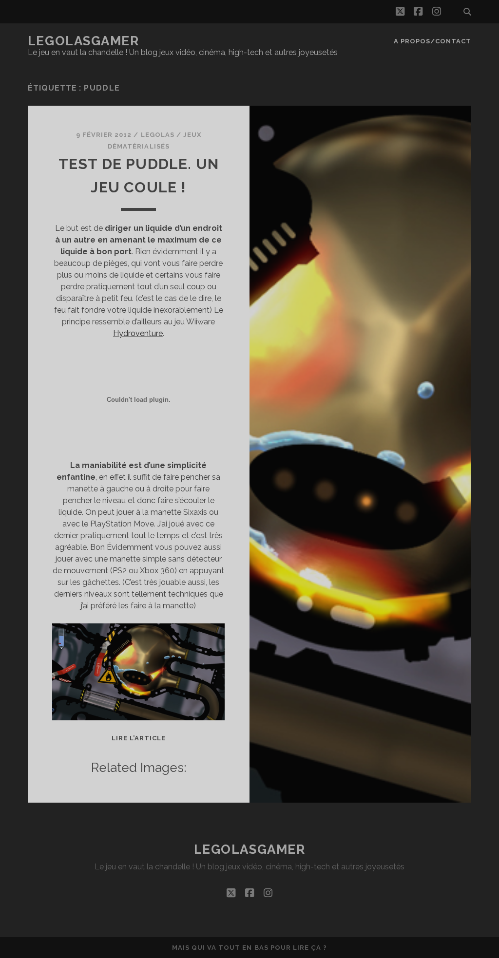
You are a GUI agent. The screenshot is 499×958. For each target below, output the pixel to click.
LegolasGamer (83, 41)
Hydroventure (138, 333)
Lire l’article (139, 738)
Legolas (157, 134)
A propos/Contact (433, 41)
